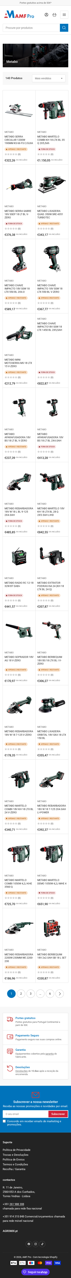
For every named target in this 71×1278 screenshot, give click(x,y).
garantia (49, 1053)
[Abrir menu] (64, 15)
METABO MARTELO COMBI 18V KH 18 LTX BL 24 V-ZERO (19, 809)
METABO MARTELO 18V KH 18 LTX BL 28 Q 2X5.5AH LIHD (50, 511)
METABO (9, 132)
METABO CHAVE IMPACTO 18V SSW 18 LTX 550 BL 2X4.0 (17, 288)
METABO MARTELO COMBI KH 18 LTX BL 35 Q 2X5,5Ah (51, 140)
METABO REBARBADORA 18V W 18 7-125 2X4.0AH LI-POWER (51, 809)
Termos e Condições (15, 1164)
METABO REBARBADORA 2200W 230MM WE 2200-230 (19, 957)
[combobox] (35, 28)
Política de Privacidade (16, 1150)
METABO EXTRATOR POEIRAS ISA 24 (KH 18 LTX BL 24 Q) (50, 586)
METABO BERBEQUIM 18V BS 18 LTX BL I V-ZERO (49, 660)
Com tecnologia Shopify (45, 1257)
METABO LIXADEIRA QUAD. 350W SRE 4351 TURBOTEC (50, 214)
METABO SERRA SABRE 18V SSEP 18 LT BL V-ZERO (18, 214)
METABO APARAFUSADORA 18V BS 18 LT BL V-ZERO (18, 437)
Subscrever (58, 1114)
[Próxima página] (60, 994)
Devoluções (21, 1071)
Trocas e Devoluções (15, 1154)
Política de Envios (14, 1159)
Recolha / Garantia (14, 1169)
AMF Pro (26, 1257)
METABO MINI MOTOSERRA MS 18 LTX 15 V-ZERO (18, 363)
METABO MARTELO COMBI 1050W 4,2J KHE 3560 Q (18, 883)
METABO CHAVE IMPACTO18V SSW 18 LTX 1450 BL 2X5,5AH (49, 326)
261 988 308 (16, 1204)
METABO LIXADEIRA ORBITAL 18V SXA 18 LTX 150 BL (51, 734)
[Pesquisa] (64, 28)
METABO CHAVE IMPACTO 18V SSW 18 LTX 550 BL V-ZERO (49, 288)
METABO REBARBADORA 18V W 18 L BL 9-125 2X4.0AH (19, 511)
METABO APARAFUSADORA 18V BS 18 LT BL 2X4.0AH (50, 437)
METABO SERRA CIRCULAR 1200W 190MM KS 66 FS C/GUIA (19, 140)
